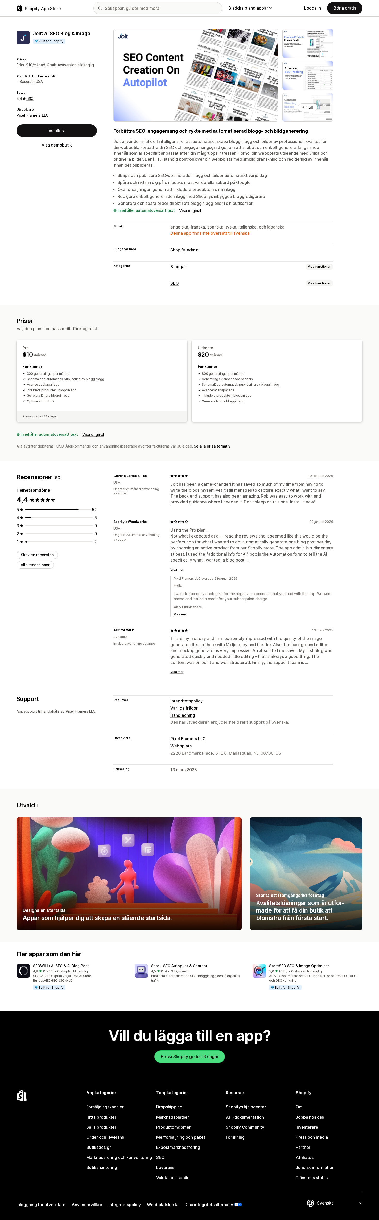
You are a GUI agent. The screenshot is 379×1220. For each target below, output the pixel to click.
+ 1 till (307, 107)
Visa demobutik (57, 145)
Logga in (312, 8)
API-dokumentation (245, 1117)
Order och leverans (105, 1137)
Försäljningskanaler (105, 1106)
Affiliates (305, 1157)
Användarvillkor (87, 1204)
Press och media (312, 1137)
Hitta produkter (101, 1117)
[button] (71, 977)
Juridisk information (315, 1167)
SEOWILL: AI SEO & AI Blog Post (61, 966)
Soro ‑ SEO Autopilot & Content (179, 966)
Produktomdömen (174, 1127)
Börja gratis (345, 8)
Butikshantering (101, 1167)
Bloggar (178, 266)
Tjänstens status (312, 1177)
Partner (303, 1147)
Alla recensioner (35, 565)
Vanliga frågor (184, 708)
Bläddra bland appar (248, 8)
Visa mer (177, 569)
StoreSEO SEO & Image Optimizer (299, 966)
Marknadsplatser (172, 1117)
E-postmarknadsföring (178, 1147)
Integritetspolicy (186, 700)
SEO (174, 283)
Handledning (182, 715)
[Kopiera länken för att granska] (150, 476)
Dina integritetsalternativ (209, 1204)
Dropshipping (169, 1106)
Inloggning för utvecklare (41, 1204)
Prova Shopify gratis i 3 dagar (189, 1056)
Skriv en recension (37, 554)
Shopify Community (245, 1127)
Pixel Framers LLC (32, 115)
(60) (30, 98)
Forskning (235, 1137)
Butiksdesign (99, 1147)
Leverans (165, 1167)
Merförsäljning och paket (180, 1137)
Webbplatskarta (162, 1204)
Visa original (190, 210)
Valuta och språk (172, 1177)
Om (299, 1106)
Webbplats (181, 746)
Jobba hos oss (310, 1117)
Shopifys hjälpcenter (246, 1106)
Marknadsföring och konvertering (119, 1157)
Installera (56, 130)
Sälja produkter (101, 1127)
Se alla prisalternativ (212, 446)
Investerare (307, 1127)
